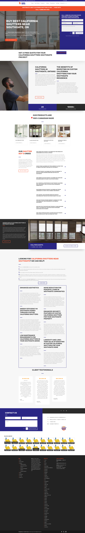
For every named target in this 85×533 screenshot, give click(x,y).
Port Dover (46, 510)
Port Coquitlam (46, 508)
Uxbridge (45, 516)
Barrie (45, 464)
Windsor (45, 525)
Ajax (45, 461)
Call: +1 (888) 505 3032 (61, 52)
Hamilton (45, 485)
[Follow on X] (64, 410)
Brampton (46, 469)
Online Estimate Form (70, 245)
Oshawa (45, 501)
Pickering (45, 507)
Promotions (52, 3)
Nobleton (45, 496)
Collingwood (46, 476)
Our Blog (57, 3)
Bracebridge (46, 466)
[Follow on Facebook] (61, 410)
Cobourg (45, 475)
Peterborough (46, 505)
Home (32, 3)
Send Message (33, 428)
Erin (45, 479)
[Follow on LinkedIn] (66, 410)
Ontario (45, 499)
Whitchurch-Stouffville (47, 523)
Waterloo (45, 520)
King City (45, 490)
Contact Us (62, 3)
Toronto (45, 514)
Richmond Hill (46, 513)
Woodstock (46, 526)
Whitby (45, 522)
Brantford (45, 470)
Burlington (46, 472)
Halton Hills (46, 484)
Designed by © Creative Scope (24, 531)
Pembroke (46, 504)
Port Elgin (45, 511)
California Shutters (23, 464)
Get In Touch (23, 170)
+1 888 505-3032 (52, 421)
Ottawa (45, 502)
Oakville (45, 498)
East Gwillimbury (46, 478)
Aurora (45, 463)
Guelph (45, 482)
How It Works (37, 3)
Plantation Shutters (23, 471)
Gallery (47, 3)
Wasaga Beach (46, 519)
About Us (6, 241)
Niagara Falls (46, 493)
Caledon (45, 473)
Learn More (39, 97)
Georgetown (46, 481)
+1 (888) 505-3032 (22, 0)
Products (42, 3)
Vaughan (45, 517)
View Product (47, 143)
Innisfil (45, 487)
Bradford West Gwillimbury (48, 467)
